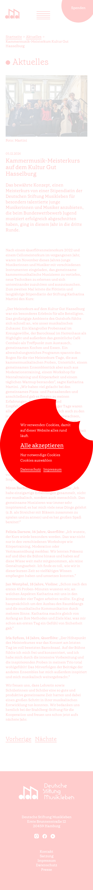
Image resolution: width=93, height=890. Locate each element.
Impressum (52, 469)
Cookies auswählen (36, 460)
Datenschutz (30, 469)
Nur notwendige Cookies (40, 455)
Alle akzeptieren (42, 445)
